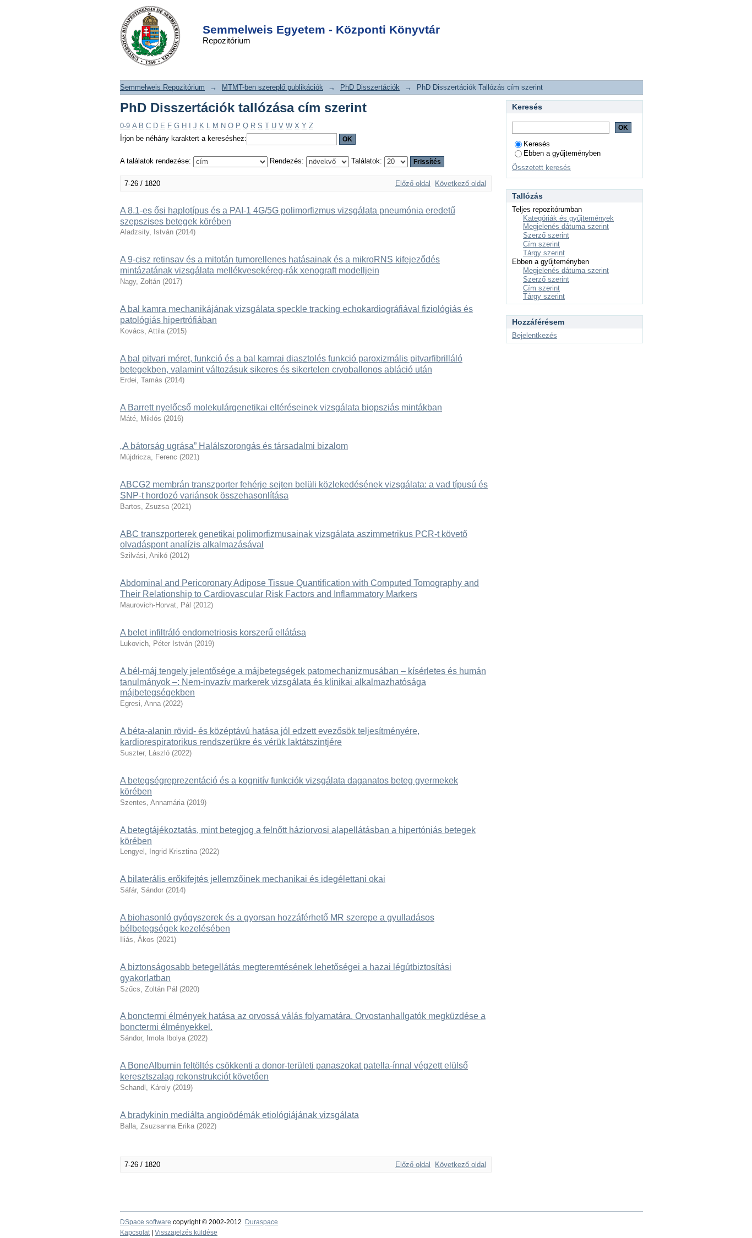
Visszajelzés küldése (186, 1232)
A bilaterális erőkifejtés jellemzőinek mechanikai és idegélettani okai (252, 879)
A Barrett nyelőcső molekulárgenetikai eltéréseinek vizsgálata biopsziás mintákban (281, 407)
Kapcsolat (135, 1232)
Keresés (537, 144)
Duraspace (261, 1222)
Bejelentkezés (534, 335)
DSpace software (145, 1222)
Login (356, 16)
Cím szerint (541, 244)
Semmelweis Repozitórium (162, 87)
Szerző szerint (546, 235)
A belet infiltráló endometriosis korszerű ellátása (213, 632)
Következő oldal (460, 183)
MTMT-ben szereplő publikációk (272, 87)
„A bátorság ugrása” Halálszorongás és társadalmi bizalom (234, 446)
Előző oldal (413, 183)
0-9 (125, 126)
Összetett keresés (541, 167)
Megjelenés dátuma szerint (566, 226)
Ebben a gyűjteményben (562, 153)
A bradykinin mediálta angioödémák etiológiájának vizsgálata (239, 1115)
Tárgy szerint (544, 253)
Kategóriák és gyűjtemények (568, 218)
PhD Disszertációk (370, 87)
